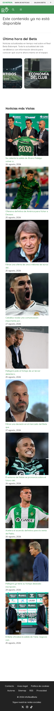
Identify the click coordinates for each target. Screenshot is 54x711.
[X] (22, 706)
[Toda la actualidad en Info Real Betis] (5, 9)
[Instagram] (27, 706)
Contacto (9, 686)
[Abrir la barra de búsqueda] (13, 9)
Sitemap (22, 690)
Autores (11, 690)
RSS (31, 690)
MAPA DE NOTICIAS (22, 2)
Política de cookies (40, 686)
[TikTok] (31, 706)
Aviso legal (22, 686)
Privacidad (42, 690)
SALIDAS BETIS (40, 2)
